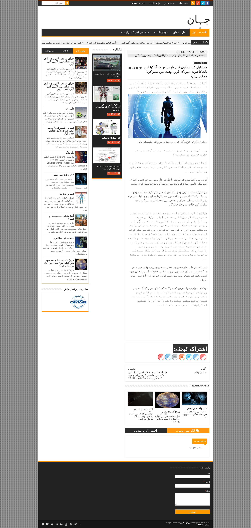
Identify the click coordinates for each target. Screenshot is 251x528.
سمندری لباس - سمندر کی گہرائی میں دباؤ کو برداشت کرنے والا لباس (107, 107)
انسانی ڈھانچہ (66, 193)
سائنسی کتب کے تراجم (136, 32)
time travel (186, 52)
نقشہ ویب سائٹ (138, 3)
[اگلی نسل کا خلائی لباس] (107, 122)
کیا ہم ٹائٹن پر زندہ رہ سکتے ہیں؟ (77, 42)
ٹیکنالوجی (116, 49)
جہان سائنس (185, 523)
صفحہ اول (183, 3)
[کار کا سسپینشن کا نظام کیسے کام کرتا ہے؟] (107, 150)
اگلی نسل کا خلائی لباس (110, 138)
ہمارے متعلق (169, 3)
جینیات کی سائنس (64, 238)
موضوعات (162, 32)
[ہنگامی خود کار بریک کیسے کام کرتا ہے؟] (107, 58)
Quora (204, 63)
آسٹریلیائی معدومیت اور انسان (118, 42)
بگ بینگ (70, 152)
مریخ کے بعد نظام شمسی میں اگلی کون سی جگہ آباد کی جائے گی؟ (59, 263)
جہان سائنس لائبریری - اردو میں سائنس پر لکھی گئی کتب (166, 42)
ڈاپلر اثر (69, 108)
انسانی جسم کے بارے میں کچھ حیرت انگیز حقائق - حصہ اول (60, 130)
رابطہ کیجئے (154, 3)
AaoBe (200, 525)
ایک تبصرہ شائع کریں (196, 447)
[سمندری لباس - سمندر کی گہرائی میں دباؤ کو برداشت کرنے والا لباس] (107, 89)
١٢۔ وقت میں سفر (63, 174)
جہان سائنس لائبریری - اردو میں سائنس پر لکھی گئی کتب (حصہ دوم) (59, 86)
